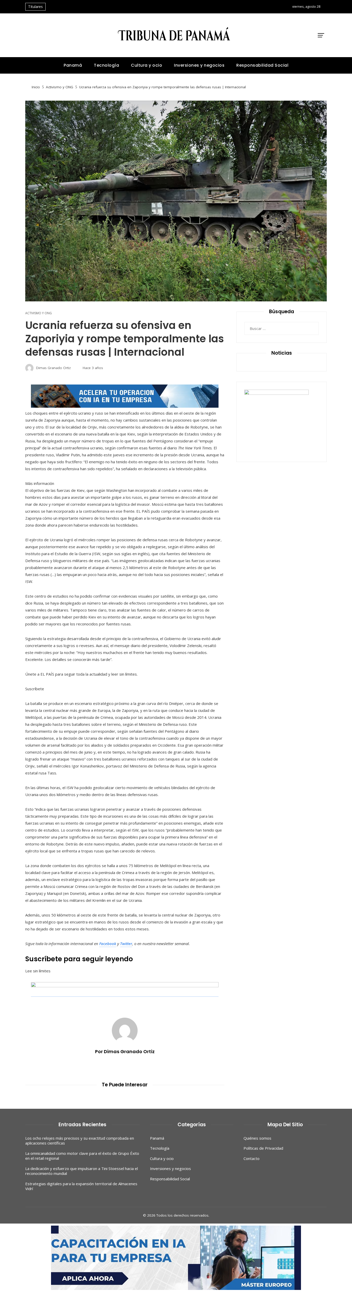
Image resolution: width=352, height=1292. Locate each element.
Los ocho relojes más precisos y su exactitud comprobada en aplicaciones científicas (79, 1141)
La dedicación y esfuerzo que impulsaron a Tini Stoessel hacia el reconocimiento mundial (81, 1171)
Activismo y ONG (38, 313)
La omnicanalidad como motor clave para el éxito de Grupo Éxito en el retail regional (82, 1156)
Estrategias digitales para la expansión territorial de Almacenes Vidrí (81, 1186)
